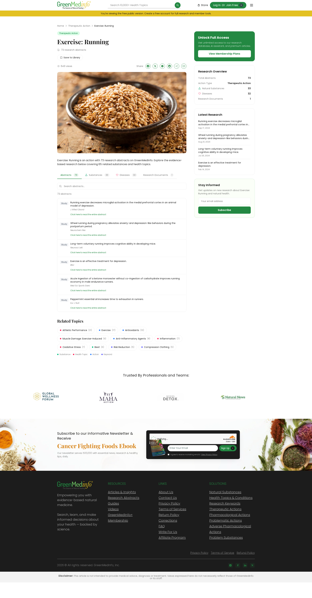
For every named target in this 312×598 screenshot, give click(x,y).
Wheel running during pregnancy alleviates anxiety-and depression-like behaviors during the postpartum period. (123, 224)
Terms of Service (222, 553)
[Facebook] (237, 565)
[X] (252, 565)
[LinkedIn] (245, 565)
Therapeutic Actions (225, 509)
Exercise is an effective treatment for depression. (98, 261)
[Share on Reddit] (169, 66)
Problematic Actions (225, 520)
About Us (166, 492)
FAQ (162, 526)
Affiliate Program (172, 537)
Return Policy (169, 515)
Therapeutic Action (79, 25)
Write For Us (168, 532)
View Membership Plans (224, 54)
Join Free (232, 5)
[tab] (69, 175)
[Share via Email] (183, 66)
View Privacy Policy (209, 454)
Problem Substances (226, 537)
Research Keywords (224, 503)
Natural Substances (225, 492)
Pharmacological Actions (229, 515)
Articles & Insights (122, 492)
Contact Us (168, 497)
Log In (217, 5)
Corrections (168, 520)
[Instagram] (230, 565)
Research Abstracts (123, 497)
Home (60, 25)
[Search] (178, 5)
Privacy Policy (169, 503)
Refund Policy (246, 553)
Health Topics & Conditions (231, 497)
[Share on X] (155, 66)
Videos (113, 509)
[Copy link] (176, 66)
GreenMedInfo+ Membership (120, 518)
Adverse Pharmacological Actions (230, 529)
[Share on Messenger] (162, 66)
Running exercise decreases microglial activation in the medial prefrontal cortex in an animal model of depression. (123, 204)
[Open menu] (251, 5)
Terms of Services (172, 509)
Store (204, 5)
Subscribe (224, 210)
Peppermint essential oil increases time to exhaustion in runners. (107, 299)
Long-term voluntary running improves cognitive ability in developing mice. (113, 243)
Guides (113, 503)
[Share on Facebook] (148, 66)
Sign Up (225, 448)
